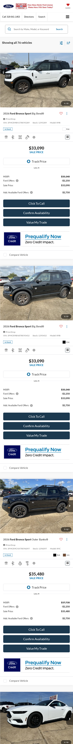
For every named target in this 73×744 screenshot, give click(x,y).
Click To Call (37, 203)
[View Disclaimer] (34, 137)
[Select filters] (61, 42)
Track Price (39, 161)
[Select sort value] (67, 43)
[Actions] (67, 113)
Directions (29, 17)
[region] (36, 184)
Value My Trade (36, 222)
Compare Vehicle (18, 254)
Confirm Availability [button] (36, 213)
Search (59, 29)
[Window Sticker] (67, 137)
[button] (11, 16)
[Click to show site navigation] (67, 17)
